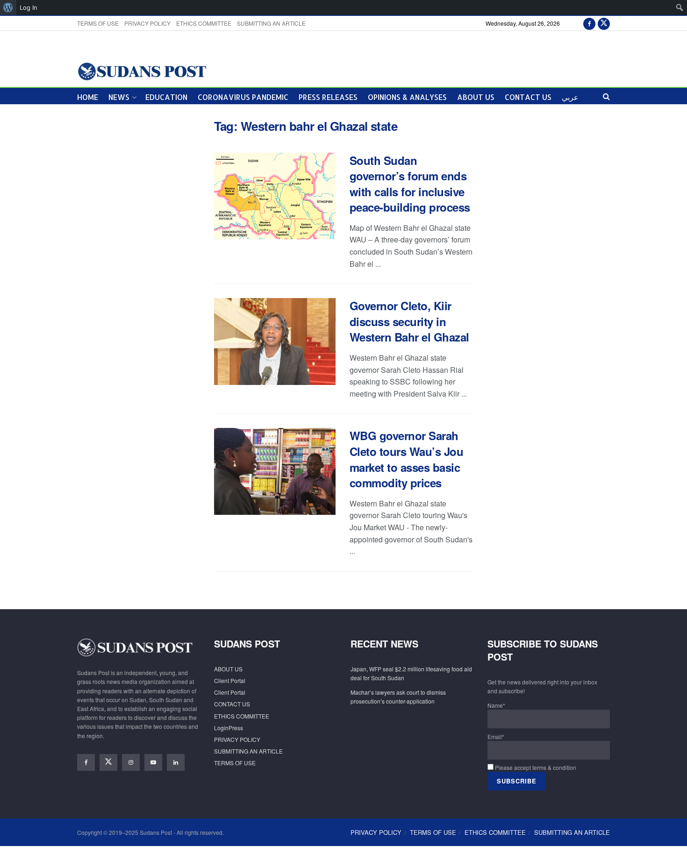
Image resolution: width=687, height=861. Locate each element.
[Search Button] (606, 96)
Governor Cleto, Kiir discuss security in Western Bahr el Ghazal (409, 321)
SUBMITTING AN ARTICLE (271, 23)
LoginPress (228, 728)
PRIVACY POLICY (147, 23)
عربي (570, 97)
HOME (87, 97)
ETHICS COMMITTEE (203, 23)
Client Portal (229, 680)
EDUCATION (166, 97)
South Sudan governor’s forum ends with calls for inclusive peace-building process (410, 183)
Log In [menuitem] (28, 7)
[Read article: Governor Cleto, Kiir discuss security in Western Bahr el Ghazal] (275, 341)
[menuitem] (8, 7)
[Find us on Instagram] (131, 762)
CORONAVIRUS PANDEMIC (243, 97)
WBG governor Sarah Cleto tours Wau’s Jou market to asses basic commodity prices (407, 459)
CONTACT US (528, 97)
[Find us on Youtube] (153, 762)
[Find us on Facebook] (589, 23)
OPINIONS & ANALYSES (407, 97)
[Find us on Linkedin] (176, 762)
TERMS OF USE (98, 23)
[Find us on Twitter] (604, 23)
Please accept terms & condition (535, 767)
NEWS (118, 97)
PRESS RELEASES (328, 97)
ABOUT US (475, 97)
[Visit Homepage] (142, 70)
